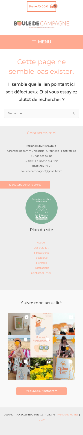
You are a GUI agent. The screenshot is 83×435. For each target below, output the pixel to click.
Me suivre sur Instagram (41, 390)
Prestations (41, 252)
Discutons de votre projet (25, 184)
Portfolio (41, 262)
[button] (19, 324)
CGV (42, 419)
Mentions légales (67, 414)
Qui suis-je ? (41, 247)
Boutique (41, 257)
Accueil (41, 242)
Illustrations (41, 267)
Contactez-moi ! (41, 273)
